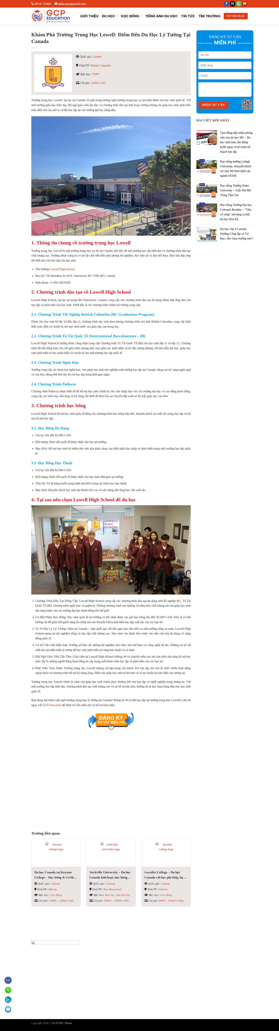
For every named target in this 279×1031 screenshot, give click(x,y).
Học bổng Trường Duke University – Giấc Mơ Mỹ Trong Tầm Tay (235, 190)
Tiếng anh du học (161, 16)
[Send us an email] (232, 4)
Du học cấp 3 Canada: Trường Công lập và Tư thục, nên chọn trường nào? (236, 233)
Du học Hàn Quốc (120, 1000)
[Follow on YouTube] (244, 4)
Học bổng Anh (155, 974)
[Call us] (238, 4)
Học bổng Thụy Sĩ (157, 967)
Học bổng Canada (157, 960)
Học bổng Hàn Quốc (159, 1005)
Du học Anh (116, 974)
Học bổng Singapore (158, 980)
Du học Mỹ (116, 987)
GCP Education (52, 705)
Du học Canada (118, 960)
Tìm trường (209, 16)
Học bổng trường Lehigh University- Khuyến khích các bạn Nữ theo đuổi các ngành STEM (235, 168)
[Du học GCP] (50, 16)
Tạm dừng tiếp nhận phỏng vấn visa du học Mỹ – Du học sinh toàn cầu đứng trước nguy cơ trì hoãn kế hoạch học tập (236, 142)
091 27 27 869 (44, 973)
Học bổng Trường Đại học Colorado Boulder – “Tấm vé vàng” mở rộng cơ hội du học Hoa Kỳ (236, 212)
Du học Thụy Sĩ (119, 967)
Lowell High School (62, 269)
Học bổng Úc (154, 954)
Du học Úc (116, 954)
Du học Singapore (120, 980)
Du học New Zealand (122, 994)
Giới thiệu (89, 16)
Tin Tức (188, 16)
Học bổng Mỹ (154, 987)
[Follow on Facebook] (226, 4)
